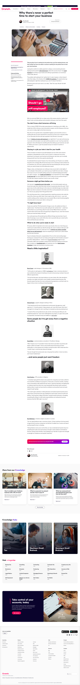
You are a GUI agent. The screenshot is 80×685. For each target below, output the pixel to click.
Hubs (49, 652)
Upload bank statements (36, 654)
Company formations (21, 650)
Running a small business (52, 641)
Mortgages (34, 647)
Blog (49, 650)
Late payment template (51, 655)
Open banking (35, 648)
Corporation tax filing (21, 652)
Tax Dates (49, 657)
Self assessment (4, 647)
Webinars (49, 659)
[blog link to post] (14, 481)
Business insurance (21, 648)
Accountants (15, 8)
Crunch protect (20, 657)
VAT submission (35, 655)
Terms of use (12, 677)
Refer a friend (35, 652)
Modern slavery (66, 660)
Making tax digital (35, 645)
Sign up (5, 633)
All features (35, 659)
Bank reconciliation (21, 645)
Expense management (21, 660)
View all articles (40, 507)
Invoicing (34, 641)
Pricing (65, 664)
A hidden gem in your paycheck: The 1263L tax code (17, 81)
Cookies (3, 677)
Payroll (34, 650)
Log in (69, 8)
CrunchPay (19, 654)
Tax (48, 645)
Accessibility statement (19, 677)
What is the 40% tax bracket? (16, 74)
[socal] (29, 451)
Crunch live (19, 655)
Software (22, 8)
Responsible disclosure (67, 665)
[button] (15, 8)
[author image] (28, 455)
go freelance (50, 271)
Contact (65, 653)
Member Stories (66, 659)
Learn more (65, 441)
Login (64, 657)
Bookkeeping (20, 647)
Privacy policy (7, 677)
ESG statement (25, 677)
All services (35, 660)
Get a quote (74, 8)
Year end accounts (36, 657)
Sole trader (4, 641)
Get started (16, 613)
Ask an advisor (20, 643)
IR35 (33, 643)
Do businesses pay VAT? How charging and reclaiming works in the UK (16, 77)
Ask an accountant (20, 641)
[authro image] (20, 21)
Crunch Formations (53, 239)
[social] (27, 451)
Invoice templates (51, 653)
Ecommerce (4, 645)
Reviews (65, 645)
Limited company (5, 643)
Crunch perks (20, 659)
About (49, 8)
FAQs (64, 655)
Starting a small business (52, 643)
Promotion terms (31, 677)
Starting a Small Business (55, 21)
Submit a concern (66, 667)
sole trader (54, 315)
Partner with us (66, 662)
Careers (65, 652)
